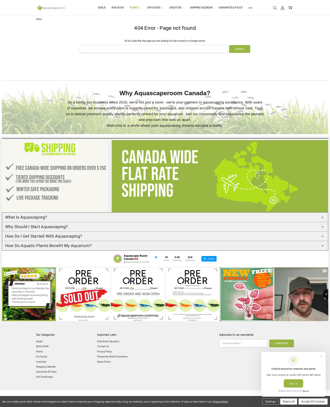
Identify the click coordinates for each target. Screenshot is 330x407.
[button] (165, 217)
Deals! (102, 7)
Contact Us (103, 346)
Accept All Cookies (313, 401)
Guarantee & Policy (231, 7)
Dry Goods (154, 7)
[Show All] (250, 7)
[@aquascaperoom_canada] (117, 258)
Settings (270, 401)
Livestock (175, 7)
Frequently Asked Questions (112, 356)
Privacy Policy (104, 351)
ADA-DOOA (118, 7)
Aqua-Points (104, 361)
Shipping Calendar (201, 7)
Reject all (288, 401)
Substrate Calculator (108, 341)
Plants (134, 7)
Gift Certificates (44, 376)
